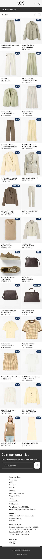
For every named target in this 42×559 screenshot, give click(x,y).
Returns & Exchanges (16, 493)
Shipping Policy (14, 496)
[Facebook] (10, 542)
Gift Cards (12, 487)
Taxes (11, 498)
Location (12, 485)
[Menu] (2, 3)
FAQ (10, 482)
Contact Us (13, 480)
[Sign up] (37, 465)
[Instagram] (14, 542)
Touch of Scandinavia (23, 550)
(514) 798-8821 (23, 507)
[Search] (34, 3)
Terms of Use (13, 501)
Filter (6, 14)
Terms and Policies (21, 554)
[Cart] (39, 3)
